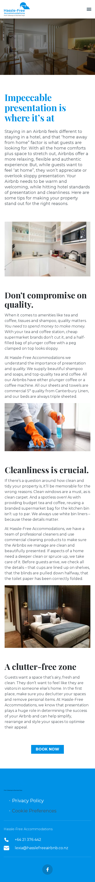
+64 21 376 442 (28, 839)
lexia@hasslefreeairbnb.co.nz (41, 848)
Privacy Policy (28, 800)
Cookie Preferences (34, 810)
